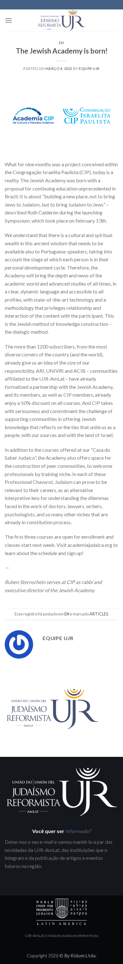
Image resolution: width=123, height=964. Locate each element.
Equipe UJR (89, 68)
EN (61, 43)
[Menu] (8, 20)
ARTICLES (99, 613)
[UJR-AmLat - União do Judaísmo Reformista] (61, 20)
